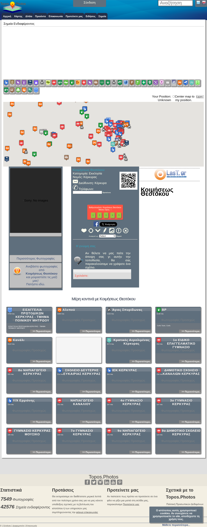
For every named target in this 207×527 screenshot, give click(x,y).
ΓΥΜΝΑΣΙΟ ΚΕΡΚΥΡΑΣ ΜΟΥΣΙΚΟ (32, 432)
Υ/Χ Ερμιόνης (24, 400)
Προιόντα (40, 16)
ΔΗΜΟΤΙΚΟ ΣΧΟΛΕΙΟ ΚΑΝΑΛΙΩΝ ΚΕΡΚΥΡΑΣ (181, 372)
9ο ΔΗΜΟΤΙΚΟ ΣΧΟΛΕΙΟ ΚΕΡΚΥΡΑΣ (181, 432)
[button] (12, 104)
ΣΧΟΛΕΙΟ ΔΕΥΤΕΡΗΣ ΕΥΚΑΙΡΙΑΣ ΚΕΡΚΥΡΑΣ (81, 372)
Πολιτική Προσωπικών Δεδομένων (184, 504)
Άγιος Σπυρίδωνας (127, 309)
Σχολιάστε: (81, 275)
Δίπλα (28, 16)
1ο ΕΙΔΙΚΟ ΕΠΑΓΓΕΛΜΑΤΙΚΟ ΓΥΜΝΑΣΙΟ (181, 343)
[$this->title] (170, 179)
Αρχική (7, 16)
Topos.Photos (103, 476)
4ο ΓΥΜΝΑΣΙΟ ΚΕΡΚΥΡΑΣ (131, 402)
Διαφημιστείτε (18, 526)
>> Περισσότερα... (42, 331)
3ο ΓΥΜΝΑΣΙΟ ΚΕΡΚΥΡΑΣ (181, 402)
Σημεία (102, 16)
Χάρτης (18, 16)
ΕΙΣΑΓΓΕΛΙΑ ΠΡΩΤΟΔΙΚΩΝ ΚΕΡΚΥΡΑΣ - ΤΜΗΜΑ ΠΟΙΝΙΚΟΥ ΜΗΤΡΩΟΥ (32, 315)
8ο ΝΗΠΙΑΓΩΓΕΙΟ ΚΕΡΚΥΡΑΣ (32, 372)
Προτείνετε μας (74, 16)
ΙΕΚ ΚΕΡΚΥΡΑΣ (124, 370)
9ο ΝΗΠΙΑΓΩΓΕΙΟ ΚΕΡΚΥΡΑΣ (132, 432)
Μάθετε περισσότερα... (176, 525)
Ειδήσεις (91, 16)
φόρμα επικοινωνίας (87, 512)
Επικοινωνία (56, 16)
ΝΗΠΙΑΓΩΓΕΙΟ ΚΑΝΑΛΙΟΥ (82, 402)
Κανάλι (18, 340)
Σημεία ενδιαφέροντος (33, 507)
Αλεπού (69, 309)
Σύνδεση (7, 526)
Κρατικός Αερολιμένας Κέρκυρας (132, 341)
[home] (13, 12)
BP (164, 309)
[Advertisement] (103, 50)
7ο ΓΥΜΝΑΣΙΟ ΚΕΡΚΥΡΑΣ (82, 432)
